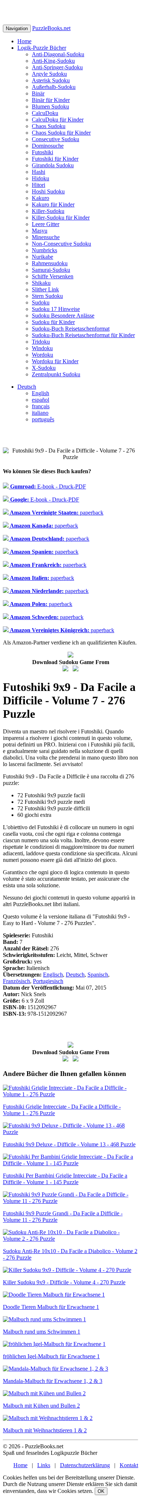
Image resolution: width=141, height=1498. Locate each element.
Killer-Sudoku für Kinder (61, 217)
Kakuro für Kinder (53, 204)
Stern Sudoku (47, 296)
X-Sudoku (44, 368)
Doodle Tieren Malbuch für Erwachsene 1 (51, 1307)
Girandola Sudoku (53, 165)
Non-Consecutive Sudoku (61, 244)
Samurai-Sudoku (51, 270)
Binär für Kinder (51, 100)
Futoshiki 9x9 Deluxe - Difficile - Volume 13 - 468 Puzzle (69, 1144)
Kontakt (129, 1465)
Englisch (53, 974)
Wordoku (42, 355)
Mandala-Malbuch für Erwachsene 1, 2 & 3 (52, 1381)
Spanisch (97, 974)
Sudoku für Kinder (53, 322)
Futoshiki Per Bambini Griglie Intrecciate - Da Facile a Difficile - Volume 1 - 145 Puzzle (65, 1178)
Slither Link (45, 289)
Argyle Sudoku (49, 74)
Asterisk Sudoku (51, 80)
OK (101, 1491)
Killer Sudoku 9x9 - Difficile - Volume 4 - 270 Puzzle (64, 1282)
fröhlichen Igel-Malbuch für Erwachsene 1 (51, 1356)
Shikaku (41, 283)
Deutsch (26, 387)
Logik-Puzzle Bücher (41, 48)
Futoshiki (42, 152)
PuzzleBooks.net (51, 28)
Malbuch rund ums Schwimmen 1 (41, 1332)
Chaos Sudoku (48, 126)
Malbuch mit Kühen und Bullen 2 (41, 1406)
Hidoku (40, 178)
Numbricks (44, 250)
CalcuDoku (45, 113)
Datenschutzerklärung (85, 1465)
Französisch (16, 981)
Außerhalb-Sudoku (54, 87)
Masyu (39, 231)
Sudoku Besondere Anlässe (63, 315)
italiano (40, 413)
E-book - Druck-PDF (47, 486)
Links (43, 1465)
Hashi (38, 172)
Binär (38, 93)
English (40, 393)
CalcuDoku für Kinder (58, 119)
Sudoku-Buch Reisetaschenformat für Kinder (83, 335)
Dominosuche (48, 146)
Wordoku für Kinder (55, 361)
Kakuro (40, 198)
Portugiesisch (48, 981)
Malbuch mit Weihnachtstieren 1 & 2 (45, 1430)
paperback (56, 512)
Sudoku (41, 302)
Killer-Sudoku (48, 211)
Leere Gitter (45, 224)
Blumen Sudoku (50, 106)
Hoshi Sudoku (48, 191)
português (43, 419)
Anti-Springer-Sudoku (57, 67)
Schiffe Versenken (52, 276)
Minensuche (46, 237)
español (40, 400)
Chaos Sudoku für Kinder (61, 133)
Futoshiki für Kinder (55, 159)
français (41, 406)
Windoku (42, 348)
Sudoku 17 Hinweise (56, 309)
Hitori (38, 185)
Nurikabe (42, 257)
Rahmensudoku (50, 263)
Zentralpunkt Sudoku (56, 374)
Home (24, 41)
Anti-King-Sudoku (53, 61)
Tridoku (41, 342)
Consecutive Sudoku (55, 139)
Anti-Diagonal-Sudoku (58, 54)
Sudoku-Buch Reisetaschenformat (71, 329)
